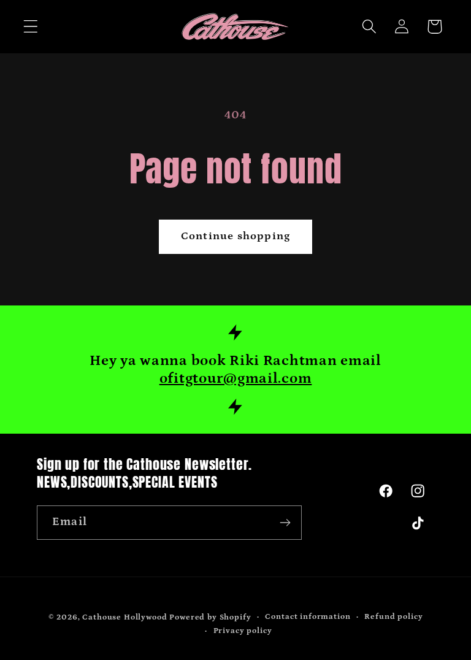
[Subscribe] (285, 522)
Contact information (307, 616)
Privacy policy (242, 630)
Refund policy (393, 616)
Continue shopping (235, 236)
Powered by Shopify (210, 617)
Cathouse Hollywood (124, 617)
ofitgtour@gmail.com (235, 378)
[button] (31, 26)
